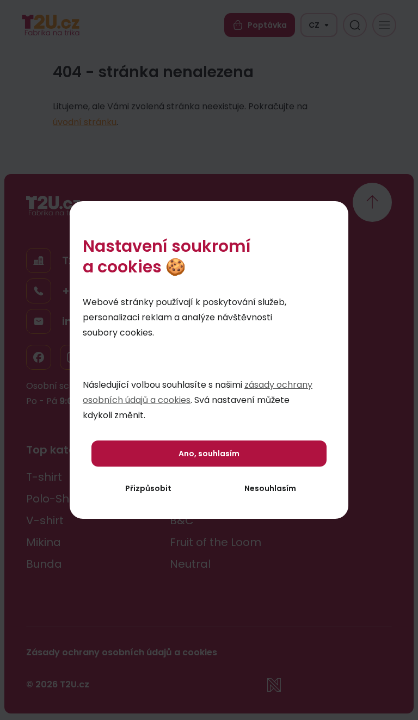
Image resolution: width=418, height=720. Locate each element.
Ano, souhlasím (209, 453)
